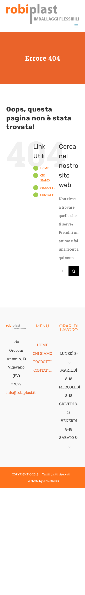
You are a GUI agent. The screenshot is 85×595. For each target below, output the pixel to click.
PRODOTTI (47, 188)
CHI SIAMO (42, 353)
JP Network (51, 481)
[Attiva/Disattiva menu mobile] (76, 26)
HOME (44, 168)
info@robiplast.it (20, 392)
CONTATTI (47, 195)
